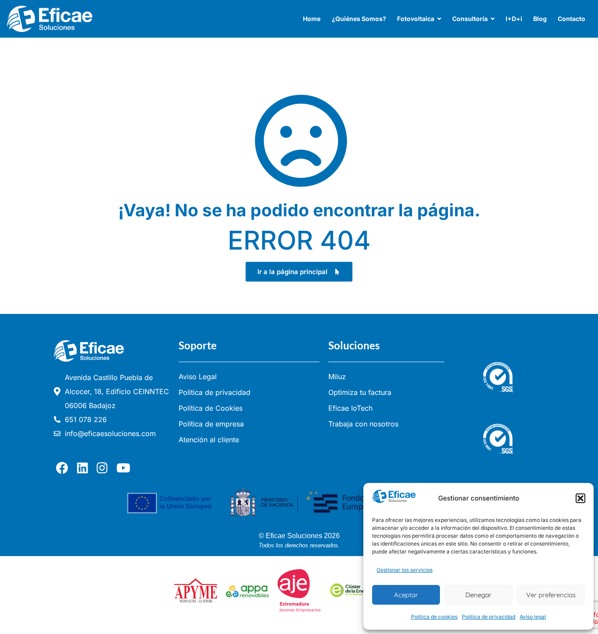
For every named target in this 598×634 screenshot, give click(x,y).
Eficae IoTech (350, 408)
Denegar (478, 595)
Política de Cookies (211, 408)
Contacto (571, 18)
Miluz (337, 376)
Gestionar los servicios (404, 570)
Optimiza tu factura (359, 392)
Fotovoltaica (415, 18)
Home (311, 18)
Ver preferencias (551, 595)
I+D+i (514, 18)
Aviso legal (533, 616)
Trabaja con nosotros (363, 423)
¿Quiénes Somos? (359, 18)
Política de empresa (211, 423)
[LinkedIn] (84, 468)
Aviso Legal (198, 376)
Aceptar (406, 595)
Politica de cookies (434, 616)
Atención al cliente (209, 439)
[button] (580, 498)
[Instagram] (104, 468)
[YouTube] (125, 468)
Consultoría (470, 18)
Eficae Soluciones (294, 535)
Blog (540, 18)
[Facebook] (64, 468)
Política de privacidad (488, 616)
